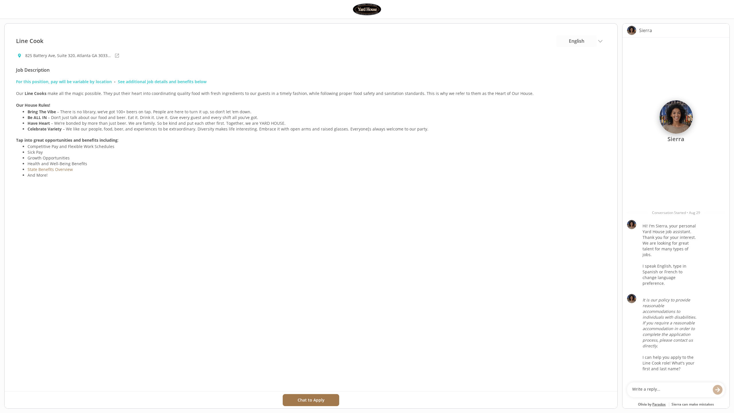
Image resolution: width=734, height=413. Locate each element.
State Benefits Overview (50, 169)
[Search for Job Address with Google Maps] (117, 55)
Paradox (659, 404)
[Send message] (718, 390)
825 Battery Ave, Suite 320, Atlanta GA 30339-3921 (68, 55)
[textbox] (670, 390)
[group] (675, 208)
